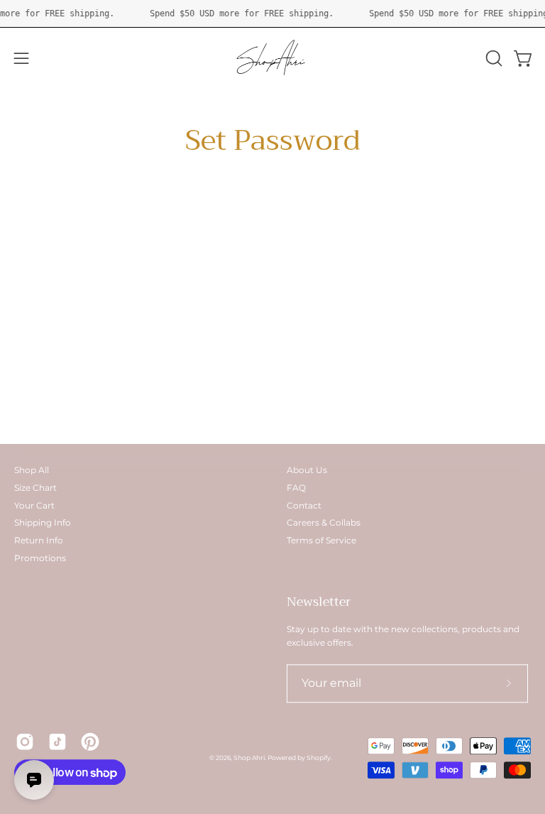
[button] (492, 58)
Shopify (319, 757)
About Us (307, 470)
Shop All (31, 470)
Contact (304, 505)
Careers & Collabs (323, 523)
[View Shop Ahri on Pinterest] (90, 741)
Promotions (40, 558)
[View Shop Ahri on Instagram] (24, 741)
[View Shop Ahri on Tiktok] (57, 741)
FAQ (296, 487)
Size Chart (35, 487)
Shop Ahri (249, 757)
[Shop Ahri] (272, 58)
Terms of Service (321, 540)
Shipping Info (42, 523)
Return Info (38, 540)
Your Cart (34, 505)
